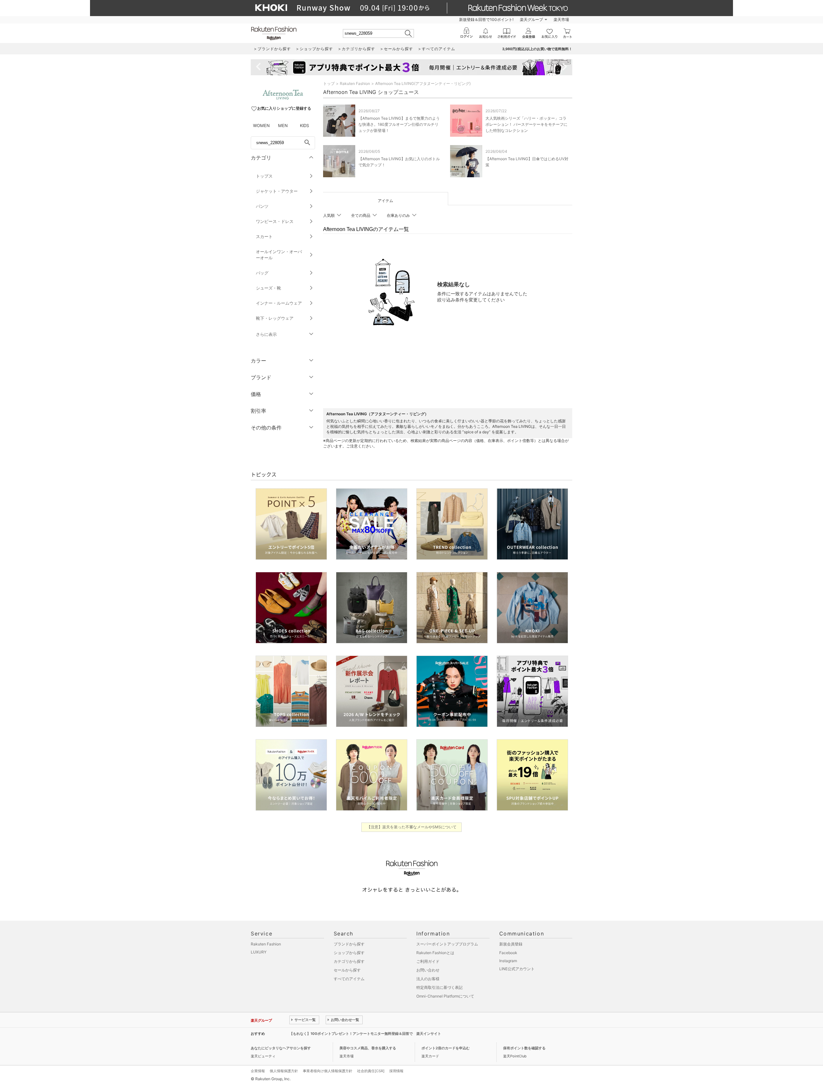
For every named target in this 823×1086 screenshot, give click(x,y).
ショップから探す (349, 952)
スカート (264, 236)
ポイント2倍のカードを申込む (445, 1048)
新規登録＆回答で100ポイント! (486, 19)
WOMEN (261, 125)
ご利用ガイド (427, 961)
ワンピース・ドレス (275, 221)
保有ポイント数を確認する (524, 1048)
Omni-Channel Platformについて (445, 996)
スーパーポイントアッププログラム (447, 944)
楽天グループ (531, 19)
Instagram (508, 960)
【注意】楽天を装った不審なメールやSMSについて (412, 826)
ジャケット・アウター (277, 191)
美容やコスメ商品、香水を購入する (367, 1048)
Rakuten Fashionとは (435, 952)
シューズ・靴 (268, 287)
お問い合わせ (427, 970)
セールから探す (347, 970)
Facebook (508, 952)
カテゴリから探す (349, 961)
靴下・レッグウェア (275, 318)
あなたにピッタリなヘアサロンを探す (281, 1048)
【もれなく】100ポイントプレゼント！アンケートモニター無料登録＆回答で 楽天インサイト (365, 1033)
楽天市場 (561, 19)
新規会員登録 (510, 944)
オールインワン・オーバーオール (279, 254)
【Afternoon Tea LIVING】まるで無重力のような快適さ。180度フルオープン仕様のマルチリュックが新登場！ (399, 124)
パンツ (262, 206)
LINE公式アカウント (517, 968)
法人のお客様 (427, 978)
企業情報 (258, 1071)
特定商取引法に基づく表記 (439, 987)
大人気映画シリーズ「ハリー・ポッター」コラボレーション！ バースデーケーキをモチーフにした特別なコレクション (526, 124)
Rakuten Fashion (355, 83)
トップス (264, 176)
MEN (283, 125)
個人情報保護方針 (284, 1071)
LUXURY (259, 952)
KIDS (304, 125)
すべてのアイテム (349, 978)
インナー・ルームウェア (279, 303)
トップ (329, 83)
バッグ (262, 272)
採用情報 (396, 1071)
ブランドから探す (349, 944)
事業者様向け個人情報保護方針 (327, 1071)
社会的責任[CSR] (370, 1071)
